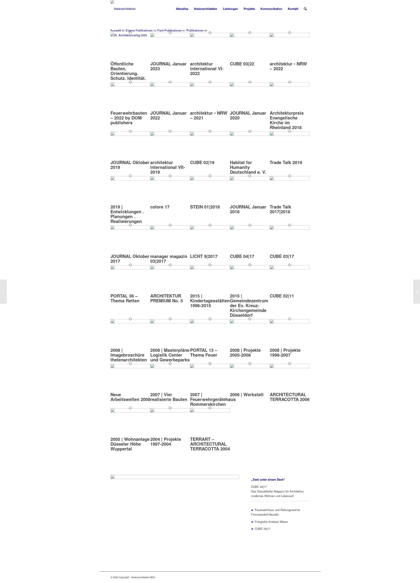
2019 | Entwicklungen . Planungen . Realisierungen (127, 213)
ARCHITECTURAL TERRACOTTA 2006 (290, 396)
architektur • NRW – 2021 (208, 115)
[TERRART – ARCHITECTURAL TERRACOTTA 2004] (210, 411)
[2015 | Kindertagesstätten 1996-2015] (210, 268)
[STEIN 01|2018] (210, 179)
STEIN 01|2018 (205, 206)
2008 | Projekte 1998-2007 (285, 352)
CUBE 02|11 (282, 295)
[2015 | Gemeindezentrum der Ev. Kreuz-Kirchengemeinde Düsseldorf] (250, 268)
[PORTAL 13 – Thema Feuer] (210, 322)
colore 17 (160, 206)
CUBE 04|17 (242, 256)
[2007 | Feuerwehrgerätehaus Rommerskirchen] (210, 367)
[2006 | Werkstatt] (250, 367)
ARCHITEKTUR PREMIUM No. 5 (166, 298)
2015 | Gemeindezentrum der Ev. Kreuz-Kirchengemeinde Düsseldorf (249, 305)
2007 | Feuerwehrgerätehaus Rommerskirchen (213, 399)
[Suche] (305, 9)
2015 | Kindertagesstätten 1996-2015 (210, 300)
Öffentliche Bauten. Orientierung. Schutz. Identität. (128, 70)
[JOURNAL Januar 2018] (250, 179)
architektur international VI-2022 (207, 68)
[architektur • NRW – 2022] (290, 36)
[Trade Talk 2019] (290, 135)
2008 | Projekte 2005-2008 (245, 352)
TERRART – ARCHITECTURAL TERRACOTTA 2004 (210, 444)
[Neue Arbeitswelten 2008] (130, 367)
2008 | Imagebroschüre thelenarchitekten (128, 355)
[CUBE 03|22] (250, 36)
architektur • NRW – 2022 (288, 66)
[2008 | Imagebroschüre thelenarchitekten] (130, 322)
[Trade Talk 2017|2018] (290, 179)
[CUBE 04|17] (250, 228)
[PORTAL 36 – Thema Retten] (130, 268)
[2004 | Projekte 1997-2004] (170, 411)
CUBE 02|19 (202, 162)
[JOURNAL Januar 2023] (170, 36)
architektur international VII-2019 (167, 167)
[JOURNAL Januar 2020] (250, 85)
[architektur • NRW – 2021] (210, 85)
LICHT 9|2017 (203, 256)
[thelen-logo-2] (123, 9)
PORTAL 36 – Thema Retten (124, 298)
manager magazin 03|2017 (168, 258)
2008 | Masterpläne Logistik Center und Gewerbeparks (170, 355)
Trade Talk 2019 (286, 162)
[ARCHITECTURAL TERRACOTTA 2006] (290, 367)
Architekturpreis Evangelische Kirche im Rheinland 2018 (287, 120)
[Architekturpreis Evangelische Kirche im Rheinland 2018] (290, 85)
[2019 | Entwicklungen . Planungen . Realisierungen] (130, 179)
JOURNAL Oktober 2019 (129, 164)
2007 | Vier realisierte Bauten (168, 396)
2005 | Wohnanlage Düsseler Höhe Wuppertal (130, 444)
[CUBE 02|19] (210, 135)
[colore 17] (170, 179)
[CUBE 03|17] (290, 228)
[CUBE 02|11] (290, 268)
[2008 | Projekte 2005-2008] (250, 322)
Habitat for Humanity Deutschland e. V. (248, 167)
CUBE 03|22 (242, 63)
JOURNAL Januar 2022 (168, 115)
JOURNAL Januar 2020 (248, 115)
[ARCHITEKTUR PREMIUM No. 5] (170, 268)
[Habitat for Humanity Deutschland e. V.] (250, 135)
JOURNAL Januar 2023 (168, 66)
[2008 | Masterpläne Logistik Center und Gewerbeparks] (170, 322)
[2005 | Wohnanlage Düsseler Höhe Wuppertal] (130, 411)
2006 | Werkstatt (247, 394)
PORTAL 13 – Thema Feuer (203, 352)
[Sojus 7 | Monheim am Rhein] (416, 292)
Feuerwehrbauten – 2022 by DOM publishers (128, 118)
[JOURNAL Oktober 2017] (130, 228)
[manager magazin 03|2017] (170, 228)
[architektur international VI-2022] (210, 36)
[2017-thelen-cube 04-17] (174, 478)
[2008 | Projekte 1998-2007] (290, 322)
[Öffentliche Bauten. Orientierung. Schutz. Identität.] (130, 35)
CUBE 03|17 (282, 256)
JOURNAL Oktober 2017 (129, 258)
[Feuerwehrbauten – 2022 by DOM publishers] (130, 85)
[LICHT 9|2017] (210, 228)
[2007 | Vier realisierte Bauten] (170, 367)
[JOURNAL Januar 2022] (170, 85)
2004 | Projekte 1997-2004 (165, 441)
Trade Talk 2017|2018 (280, 209)
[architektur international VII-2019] (170, 135)
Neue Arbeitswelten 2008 (130, 396)
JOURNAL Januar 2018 (248, 209)
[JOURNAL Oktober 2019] (130, 135)
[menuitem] (182, 9)
